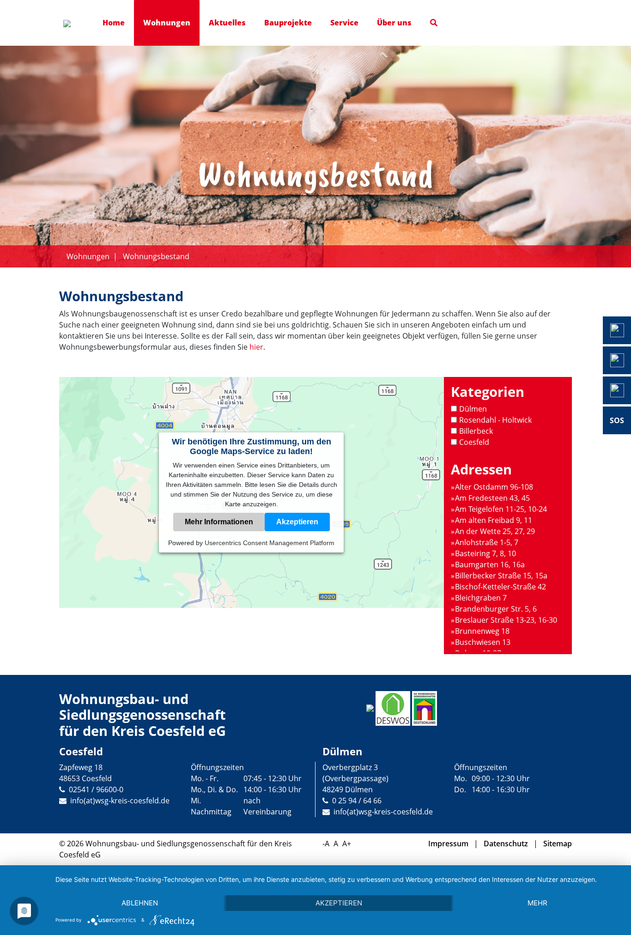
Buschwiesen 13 (482, 642)
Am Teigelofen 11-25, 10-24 (501, 509)
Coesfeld (474, 442)
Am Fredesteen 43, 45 (492, 498)
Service (344, 23)
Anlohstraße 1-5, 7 (486, 542)
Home (114, 23)
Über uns (394, 23)
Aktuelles (227, 23)
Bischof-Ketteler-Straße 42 (500, 587)
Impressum (448, 843)
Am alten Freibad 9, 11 (493, 520)
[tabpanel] (315, 156)
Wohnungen (166, 23)
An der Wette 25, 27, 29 (495, 531)
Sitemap (557, 843)
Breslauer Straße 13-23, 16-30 (506, 620)
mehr (537, 903)
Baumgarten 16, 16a (490, 564)
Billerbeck (476, 431)
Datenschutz (506, 843)
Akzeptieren (297, 522)
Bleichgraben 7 (481, 598)
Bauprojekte (288, 23)
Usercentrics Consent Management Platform (269, 542)
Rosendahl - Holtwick (495, 420)
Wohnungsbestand (156, 256)
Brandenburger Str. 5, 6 (496, 609)
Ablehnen (139, 903)
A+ (346, 843)
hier (256, 347)
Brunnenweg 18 (482, 631)
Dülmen (473, 409)
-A (325, 843)
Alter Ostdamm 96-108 (494, 487)
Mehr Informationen (219, 522)
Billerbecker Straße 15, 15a (501, 576)
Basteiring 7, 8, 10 (485, 553)
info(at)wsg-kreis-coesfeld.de (120, 800)
